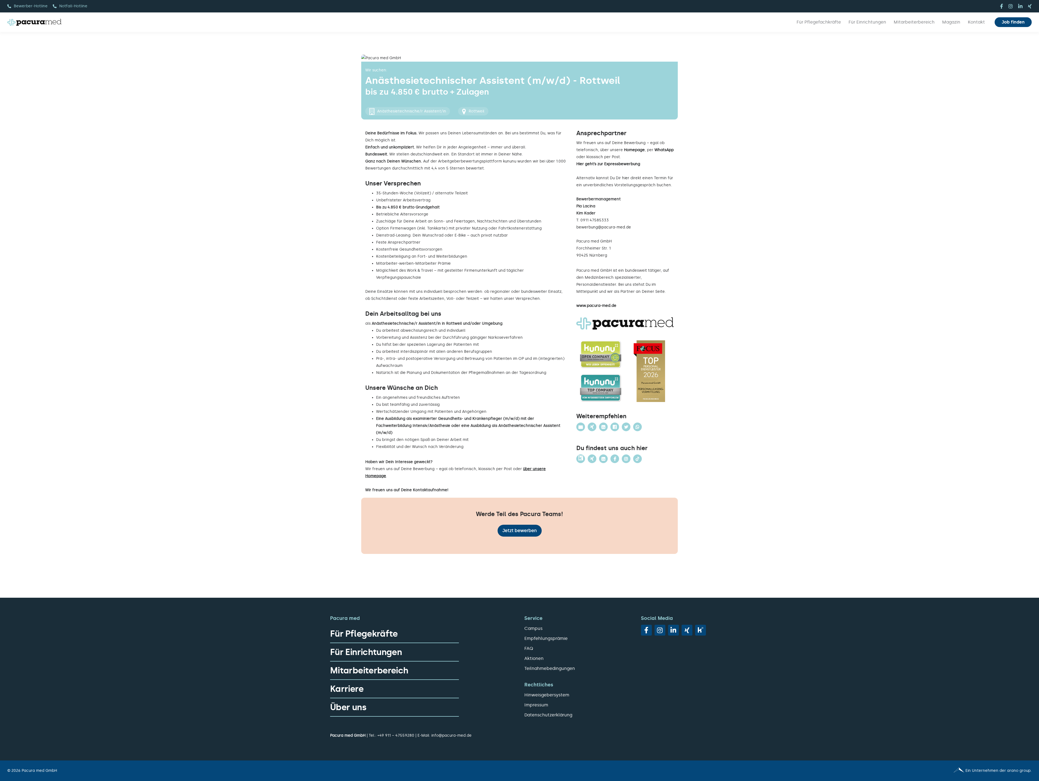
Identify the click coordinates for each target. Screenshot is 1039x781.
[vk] (700, 630)
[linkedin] (1020, 6)
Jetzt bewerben (519, 530)
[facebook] (1001, 6)
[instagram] (1010, 6)
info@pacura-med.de (451, 735)
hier (625, 178)
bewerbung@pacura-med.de (603, 227)
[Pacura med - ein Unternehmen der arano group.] (778, 771)
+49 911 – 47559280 (395, 735)
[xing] (1030, 6)
